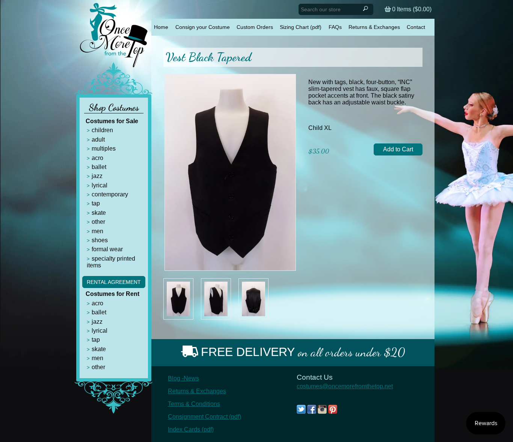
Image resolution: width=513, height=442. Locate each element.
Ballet (99, 167)
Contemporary (110, 194)
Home (161, 27)
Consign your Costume (202, 27)
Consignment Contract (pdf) (204, 416)
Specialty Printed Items (111, 262)
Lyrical (99, 185)
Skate (99, 213)
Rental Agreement (114, 282)
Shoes (100, 240)
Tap (96, 203)
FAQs (335, 27)
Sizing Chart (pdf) (300, 27)
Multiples (104, 148)
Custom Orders (255, 27)
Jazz (97, 176)
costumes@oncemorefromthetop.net (345, 386)
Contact (416, 27)
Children (102, 130)
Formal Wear (107, 249)
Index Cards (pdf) (191, 429)
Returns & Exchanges (374, 27)
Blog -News (183, 378)
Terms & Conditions (194, 404)
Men (97, 231)
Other (98, 222)
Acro (97, 158)
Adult (98, 139)
